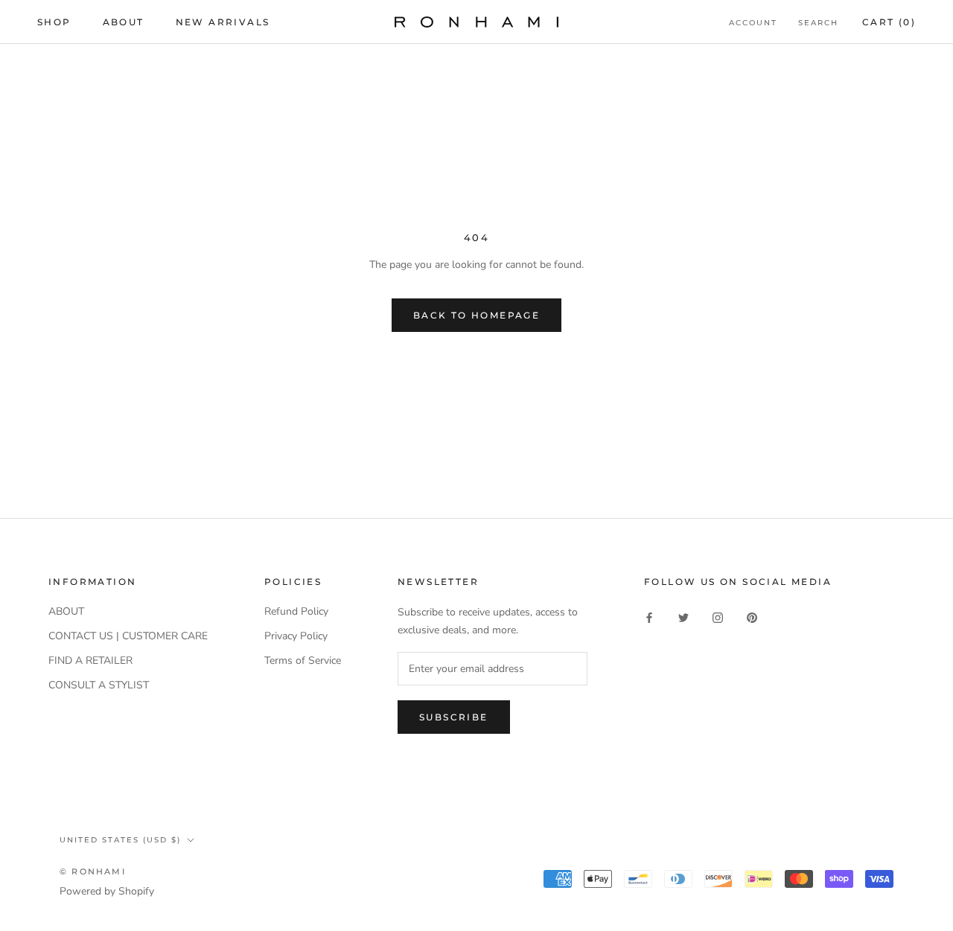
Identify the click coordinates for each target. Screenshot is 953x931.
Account (753, 23)
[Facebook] (649, 616)
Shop (54, 22)
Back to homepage (476, 315)
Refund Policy (296, 611)
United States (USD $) (120, 840)
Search (818, 23)
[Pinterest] (752, 616)
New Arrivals (223, 22)
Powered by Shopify (107, 891)
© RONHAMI (93, 871)
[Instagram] (718, 616)
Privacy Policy (296, 636)
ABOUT (66, 611)
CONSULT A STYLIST (98, 685)
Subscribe (453, 717)
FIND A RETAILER (90, 660)
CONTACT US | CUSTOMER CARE (128, 636)
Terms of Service (302, 660)
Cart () (889, 22)
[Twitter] (683, 616)
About (123, 22)
